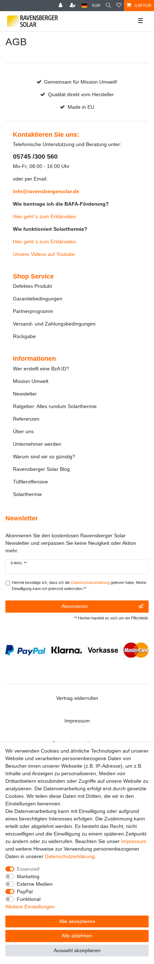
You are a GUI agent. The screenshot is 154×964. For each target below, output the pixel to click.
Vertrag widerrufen (77, 698)
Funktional (28, 899)
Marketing (28, 876)
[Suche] (108, 5)
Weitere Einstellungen (30, 906)
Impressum (77, 721)
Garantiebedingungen (37, 298)
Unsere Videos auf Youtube (44, 254)
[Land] (84, 5)
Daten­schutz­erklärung (70, 856)
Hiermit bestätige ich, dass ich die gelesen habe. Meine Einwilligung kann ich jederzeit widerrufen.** (79, 585)
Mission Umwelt (30, 381)
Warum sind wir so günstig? (44, 456)
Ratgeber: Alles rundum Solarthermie (55, 406)
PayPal (25, 891)
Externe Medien (35, 884)
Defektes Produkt (32, 286)
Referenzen (26, 419)
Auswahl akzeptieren (77, 950)
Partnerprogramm (33, 311)
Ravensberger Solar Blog (41, 469)
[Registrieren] (73, 5)
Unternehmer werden (37, 444)
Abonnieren (75, 606)
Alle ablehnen (77, 936)
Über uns (23, 431)
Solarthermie (27, 494)
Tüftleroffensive (30, 482)
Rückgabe (24, 336)
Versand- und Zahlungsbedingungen (54, 324)
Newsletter (25, 394)
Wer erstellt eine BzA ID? (41, 368)
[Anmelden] (61, 5)
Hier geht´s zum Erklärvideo (44, 216)
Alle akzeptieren (77, 921)
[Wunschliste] (119, 5)
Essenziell (28, 869)
